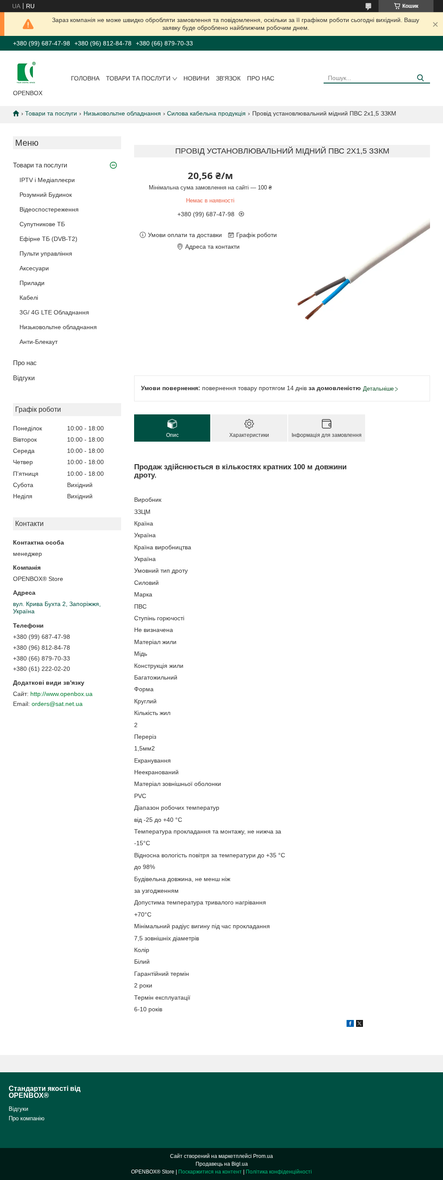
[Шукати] (420, 78)
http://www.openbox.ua (61, 693)
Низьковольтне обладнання (122, 113)
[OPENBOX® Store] (26, 71)
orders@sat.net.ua (57, 703)
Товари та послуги (138, 78)
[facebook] (350, 1024)
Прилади (32, 282)
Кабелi (28, 297)
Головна (85, 78)
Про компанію (27, 1118)
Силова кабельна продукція (206, 113)
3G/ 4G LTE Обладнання (54, 312)
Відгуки (24, 378)
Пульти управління (45, 253)
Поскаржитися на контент (210, 1172)
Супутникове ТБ (42, 224)
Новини (196, 78)
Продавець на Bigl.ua (222, 1164)
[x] (359, 1024)
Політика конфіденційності (279, 1172)
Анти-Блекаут (38, 341)
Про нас (260, 78)
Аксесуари (34, 268)
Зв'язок (228, 78)
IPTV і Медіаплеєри (47, 179)
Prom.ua (263, 1156)
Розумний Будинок (45, 194)
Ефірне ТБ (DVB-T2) (48, 238)
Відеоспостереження (49, 209)
